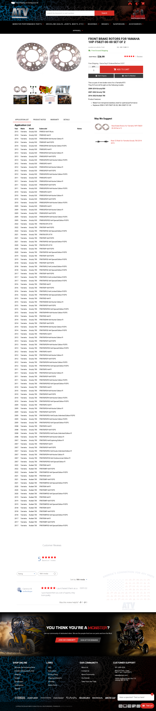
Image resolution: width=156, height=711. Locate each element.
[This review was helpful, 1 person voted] (80, 602)
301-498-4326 (120, 667)
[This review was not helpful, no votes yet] (85, 602)
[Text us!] (147, 706)
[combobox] (27, 574)
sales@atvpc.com (121, 675)
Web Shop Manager (66, 706)
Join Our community (66, 640)
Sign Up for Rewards (89, 640)
